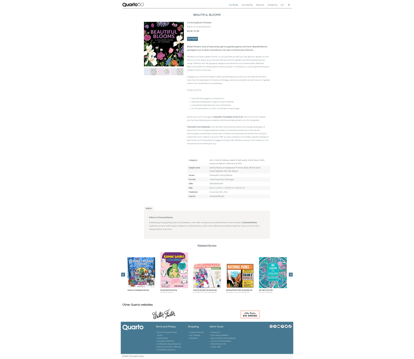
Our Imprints (247, 5)
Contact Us (272, 5)
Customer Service (197, 332)
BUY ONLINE (192, 39)
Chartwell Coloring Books (220, 175)
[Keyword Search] (289, 5)
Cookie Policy (162, 338)
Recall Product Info (218, 344)
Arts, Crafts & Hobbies (219, 160)
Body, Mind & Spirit (252, 168)
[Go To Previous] (122, 275)
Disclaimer (194, 338)
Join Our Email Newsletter (221, 341)
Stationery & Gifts (234, 164)
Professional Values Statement (169, 344)
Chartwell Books (216, 196)
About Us (260, 5)
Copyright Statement (165, 341)
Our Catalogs (195, 335)
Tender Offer (216, 347)
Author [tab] (149, 208)
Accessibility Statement (166, 350)
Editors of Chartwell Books (161, 217)
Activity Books (215, 168)
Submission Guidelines (219, 335)
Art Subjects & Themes (233, 168)
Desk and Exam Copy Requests (223, 338)
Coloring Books (216, 171)
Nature (235, 171)
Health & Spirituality (238, 160)
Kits (225, 171)
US (282, 5)
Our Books (233, 5)
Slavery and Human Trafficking (169, 347)
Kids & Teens (253, 160)
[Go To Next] (290, 275)
